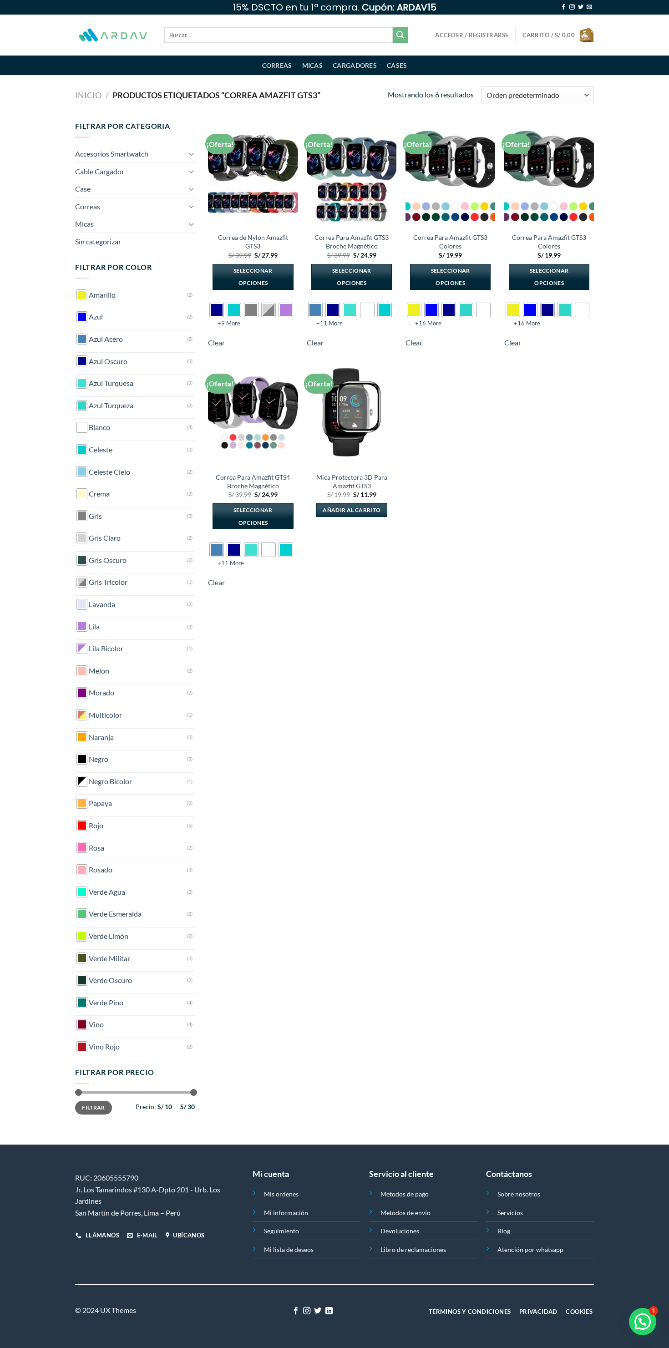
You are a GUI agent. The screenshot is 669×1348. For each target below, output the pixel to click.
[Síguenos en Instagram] (572, 7)
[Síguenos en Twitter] (580, 7)
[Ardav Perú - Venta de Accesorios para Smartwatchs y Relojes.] (113, 35)
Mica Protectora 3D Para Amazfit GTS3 (351, 481)
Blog (503, 1231)
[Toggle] (191, 153)
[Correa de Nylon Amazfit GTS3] (253, 174)
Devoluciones (399, 1231)
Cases (397, 65)
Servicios (510, 1212)
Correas (277, 65)
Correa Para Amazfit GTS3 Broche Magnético (351, 241)
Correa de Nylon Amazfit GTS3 (253, 241)
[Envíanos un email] (589, 7)
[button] (642, 1321)
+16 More (428, 323)
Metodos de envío (405, 1212)
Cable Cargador (99, 171)
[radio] (216, 310)
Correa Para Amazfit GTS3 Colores (450, 241)
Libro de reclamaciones (413, 1249)
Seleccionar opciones (253, 277)
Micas (312, 65)
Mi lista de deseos (289, 1249)
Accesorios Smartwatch (111, 153)
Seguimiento (281, 1231)
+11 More (329, 323)
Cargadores (355, 65)
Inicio (88, 95)
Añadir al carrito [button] (351, 510)
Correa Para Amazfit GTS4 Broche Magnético (253, 481)
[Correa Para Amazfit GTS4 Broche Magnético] (253, 413)
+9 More (229, 323)
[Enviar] (400, 35)
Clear (216, 342)
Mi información (286, 1212)
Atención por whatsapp (530, 1249)
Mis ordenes (281, 1194)
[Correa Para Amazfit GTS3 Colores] (450, 174)
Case (83, 188)
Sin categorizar (98, 241)
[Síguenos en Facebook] (563, 7)
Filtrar (93, 1107)
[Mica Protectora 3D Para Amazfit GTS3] (351, 413)
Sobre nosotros (518, 1194)
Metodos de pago (404, 1194)
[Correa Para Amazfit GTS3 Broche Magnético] (351, 174)
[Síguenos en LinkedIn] (329, 1311)
